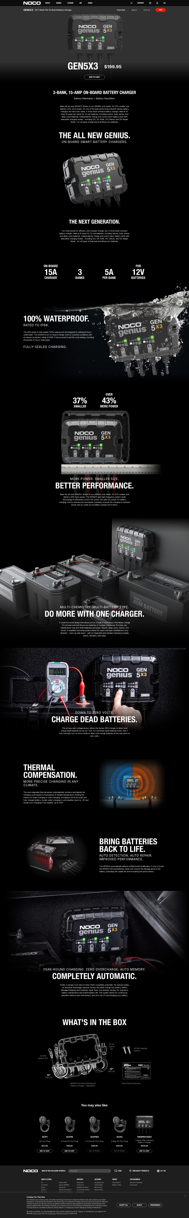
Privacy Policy (63, 1213)
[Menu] (164, 3)
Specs (134, 10)
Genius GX (62, 1187)
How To (147, 10)
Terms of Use (36, 1213)
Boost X (43, 1190)
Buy (160, 10)
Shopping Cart (99, 1182)
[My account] (157, 3)
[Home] (32, 3)
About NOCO (116, 1182)
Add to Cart (94, 77)
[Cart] (150, 3)
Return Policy (98, 1190)
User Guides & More (83, 1190)
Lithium (70, 3)
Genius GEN (62, 1182)
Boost (47, 3)
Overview (121, 10)
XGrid (90, 3)
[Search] (131, 3)
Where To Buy (116, 1185)
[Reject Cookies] (185, 1196)
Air (80, 3)
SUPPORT (140, 3)
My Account (98, 1187)
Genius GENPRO (64, 1185)
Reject (139, 1205)
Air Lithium (44, 1185)
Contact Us (80, 1185)
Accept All (123, 1205)
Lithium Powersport (65, 1190)
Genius (58, 3)
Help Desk (80, 1182)
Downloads (133, 1185)
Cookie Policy (51, 1213)
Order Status (98, 1185)
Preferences (155, 1205)
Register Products (82, 1187)
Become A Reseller (136, 1182)
